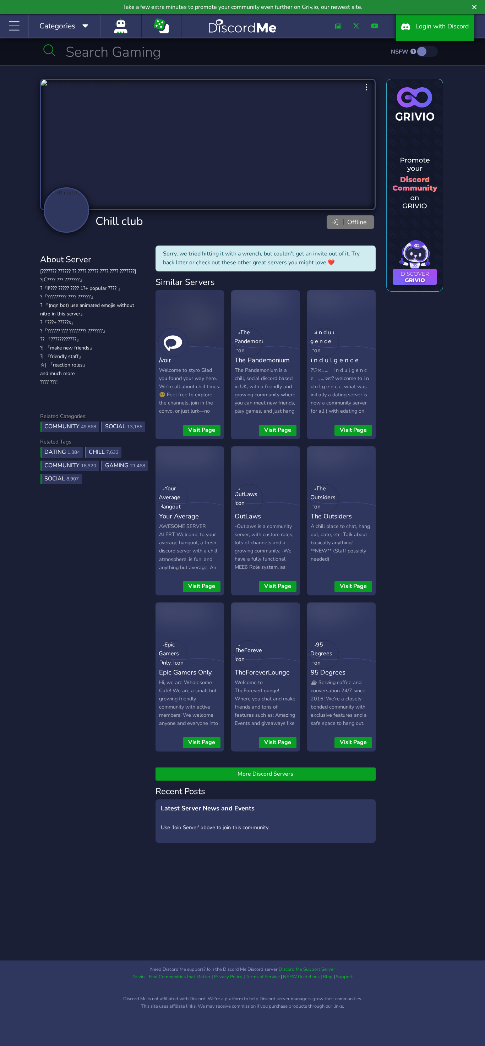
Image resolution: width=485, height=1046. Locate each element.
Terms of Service (263, 977)
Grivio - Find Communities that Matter (171, 977)
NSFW (400, 52)
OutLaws (248, 516)
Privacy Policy (228, 977)
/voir (165, 360)
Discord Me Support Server (307, 969)
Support (344, 977)
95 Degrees (328, 672)
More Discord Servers (265, 774)
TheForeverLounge (262, 672)
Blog (328, 977)
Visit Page (201, 430)
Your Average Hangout (179, 521)
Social (123, 426)
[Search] (49, 50)
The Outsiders (331, 516)
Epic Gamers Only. (186, 672)
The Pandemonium (262, 360)
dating (62, 452)
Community (70, 426)
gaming (125, 465)
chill (104, 452)
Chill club (119, 221)
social (61, 479)
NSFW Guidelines (301, 977)
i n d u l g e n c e (335, 360)
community (70, 465)
